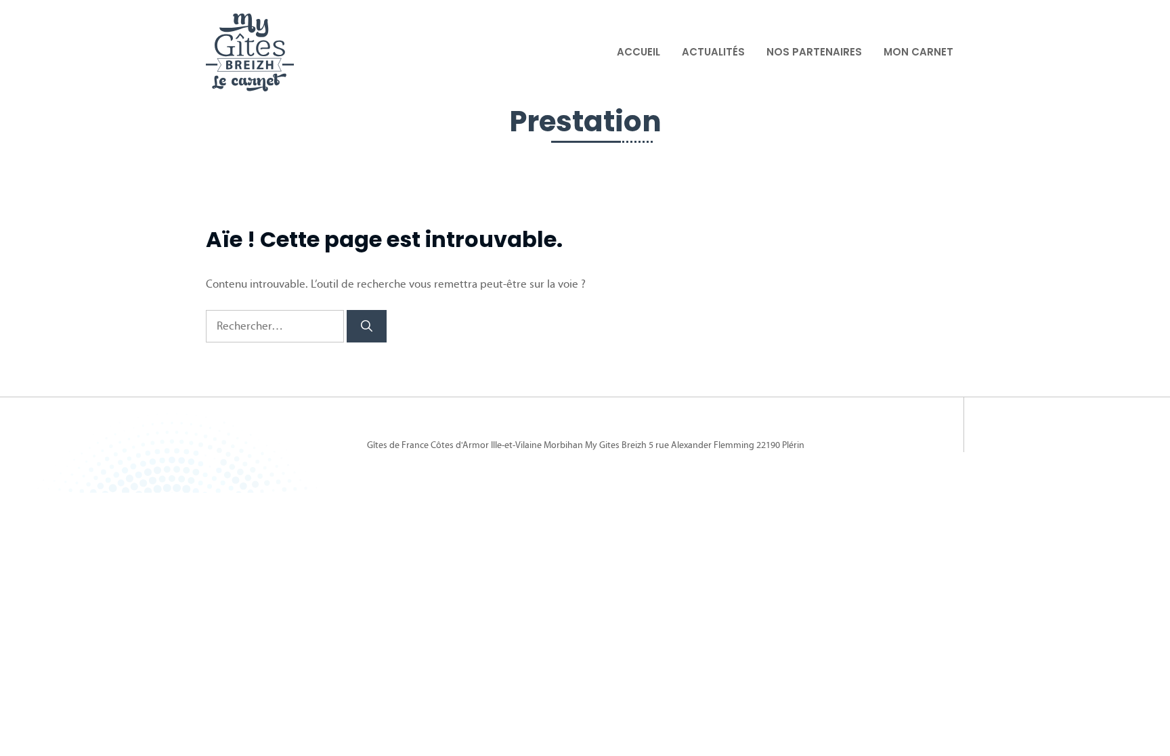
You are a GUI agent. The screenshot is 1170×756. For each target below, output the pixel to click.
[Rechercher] (367, 326)
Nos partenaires (814, 52)
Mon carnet (918, 52)
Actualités (713, 52)
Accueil (638, 52)
